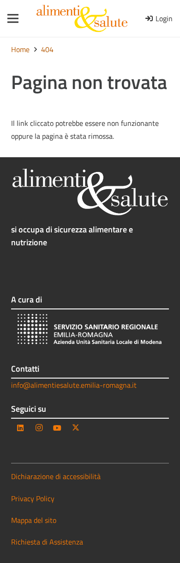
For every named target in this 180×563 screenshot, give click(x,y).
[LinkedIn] (20, 428)
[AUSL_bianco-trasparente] (90, 330)
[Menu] (9, 18)
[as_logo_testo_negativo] (90, 192)
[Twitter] (75, 428)
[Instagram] (39, 428)
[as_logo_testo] (82, 18)
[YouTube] (57, 428)
